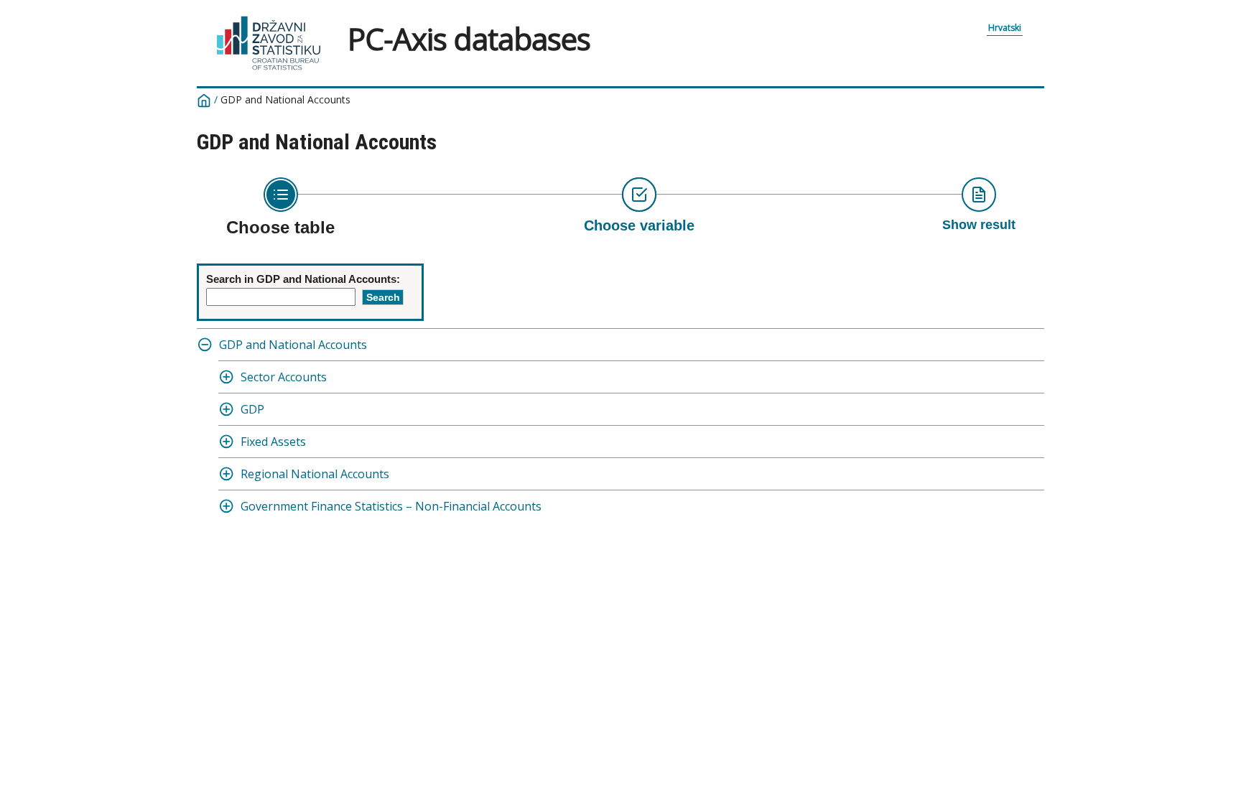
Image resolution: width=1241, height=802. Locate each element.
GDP (252, 409)
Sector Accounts (284, 377)
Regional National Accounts (315, 474)
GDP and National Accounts (293, 345)
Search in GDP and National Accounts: (303, 279)
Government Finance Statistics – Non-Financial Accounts (391, 506)
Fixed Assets (273, 441)
